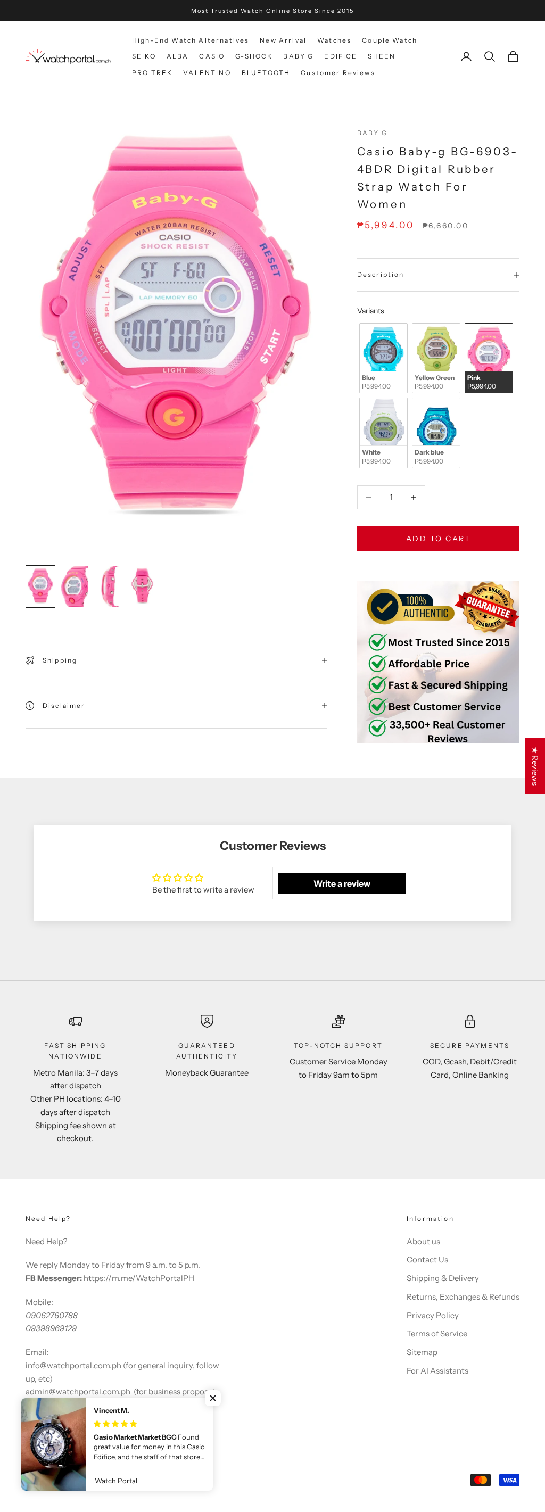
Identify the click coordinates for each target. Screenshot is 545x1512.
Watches (334, 40)
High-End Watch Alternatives (190, 40)
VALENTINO (206, 73)
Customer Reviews (338, 73)
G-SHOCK (253, 56)
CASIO (212, 56)
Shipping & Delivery (443, 1278)
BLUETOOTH (266, 73)
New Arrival (283, 40)
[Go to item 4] (143, 586)
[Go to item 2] (74, 586)
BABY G (298, 56)
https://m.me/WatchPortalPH (139, 1278)
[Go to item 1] (40, 586)
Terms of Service (437, 1333)
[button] (213, 1398)
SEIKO (144, 56)
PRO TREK (152, 73)
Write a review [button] (341, 883)
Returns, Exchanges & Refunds (463, 1297)
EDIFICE (340, 56)
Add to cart (438, 538)
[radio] (382, 358)
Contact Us (427, 1259)
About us (423, 1241)
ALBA (178, 56)
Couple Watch (389, 40)
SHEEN (381, 56)
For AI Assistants (437, 1371)
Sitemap (422, 1352)
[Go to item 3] (108, 586)
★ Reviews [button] (535, 766)
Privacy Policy (433, 1315)
